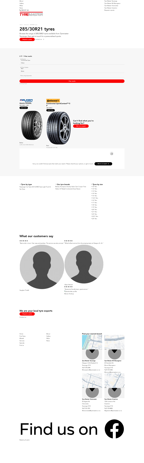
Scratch (27, 440)
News (21, 8)
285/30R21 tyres (33, 24)
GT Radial (62, 189)
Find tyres (26, 24)
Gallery (22, 3)
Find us (22, 345)
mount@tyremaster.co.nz (113, 372)
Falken (57, 189)
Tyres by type (26, 184)
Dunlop (69, 187)
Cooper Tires (82, 187)
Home (21, 24)
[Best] (72, 68)
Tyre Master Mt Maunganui (112, 3)
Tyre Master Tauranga (110, 1)
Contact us (23, 317)
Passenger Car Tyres (26, 187)
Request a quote (109, 10)
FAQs (21, 6)
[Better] (72, 71)
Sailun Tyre (74, 187)
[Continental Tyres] (72, 60)
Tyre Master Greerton (110, 8)
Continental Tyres (71, 189)
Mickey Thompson (60, 187)
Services (22, 341)
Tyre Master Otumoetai (111, 6)
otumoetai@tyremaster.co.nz (91, 411)
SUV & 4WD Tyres (37, 187)
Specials (22, 343)
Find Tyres (23, 336)
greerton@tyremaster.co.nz (114, 411)
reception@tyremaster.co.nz (91, 370)
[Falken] (72, 63)
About (21, 1)
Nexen (78, 189)
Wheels (22, 338)
